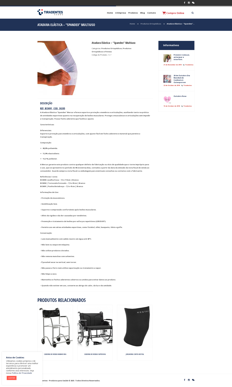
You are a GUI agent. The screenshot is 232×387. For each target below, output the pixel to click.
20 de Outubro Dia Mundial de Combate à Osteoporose (182, 79)
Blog (142, 12)
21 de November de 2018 (173, 65)
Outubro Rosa (180, 96)
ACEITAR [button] (11, 378)
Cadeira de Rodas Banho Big (55, 354)
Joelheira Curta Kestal (135, 354)
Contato (151, 12)
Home (110, 12)
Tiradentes (189, 65)
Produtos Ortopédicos (151, 24)
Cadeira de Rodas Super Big (95, 354)
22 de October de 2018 (172, 85)
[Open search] (193, 13)
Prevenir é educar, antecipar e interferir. (182, 57)
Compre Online (175, 13)
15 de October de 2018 (172, 106)
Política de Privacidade (22, 373)
